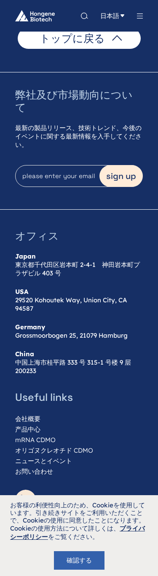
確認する (79, 560)
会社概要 (27, 419)
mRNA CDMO (35, 440)
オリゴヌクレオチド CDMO (54, 450)
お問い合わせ (34, 471)
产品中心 (27, 429)
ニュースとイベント (43, 461)
